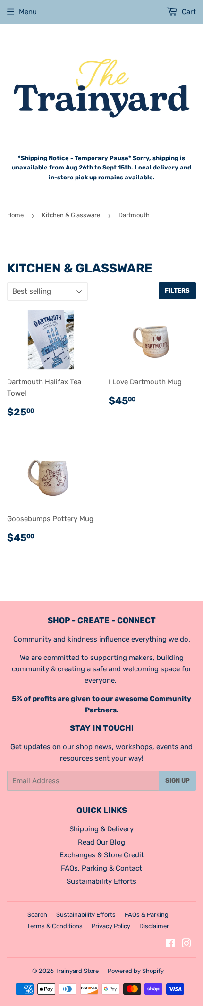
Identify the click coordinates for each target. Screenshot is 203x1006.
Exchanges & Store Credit (101, 855)
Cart (188, 12)
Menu (28, 12)
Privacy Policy (111, 926)
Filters (177, 290)
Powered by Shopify (136, 970)
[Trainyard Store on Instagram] (186, 944)
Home (15, 215)
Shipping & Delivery (101, 829)
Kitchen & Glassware (71, 215)
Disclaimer (154, 926)
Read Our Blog (101, 842)
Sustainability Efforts (101, 881)
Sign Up (177, 780)
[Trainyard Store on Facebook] (170, 944)
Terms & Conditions (55, 926)
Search (37, 914)
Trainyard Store (77, 970)
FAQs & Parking (147, 914)
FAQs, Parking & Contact (101, 868)
